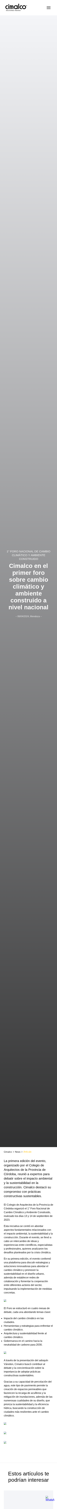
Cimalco (8, 1152)
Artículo (27, 1151)
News (17, 1152)
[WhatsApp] (50, 1499)
